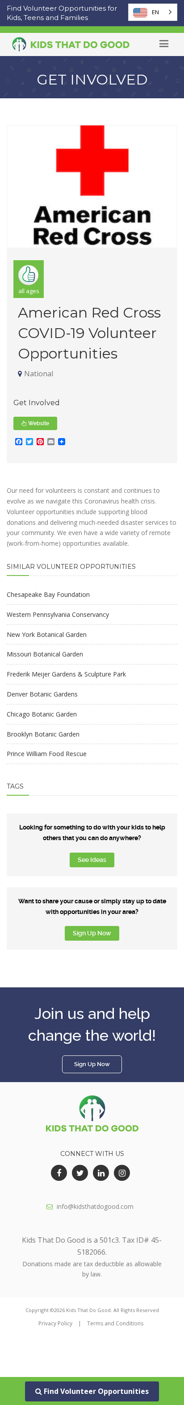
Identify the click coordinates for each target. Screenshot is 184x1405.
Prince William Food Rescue (47, 753)
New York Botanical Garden (47, 634)
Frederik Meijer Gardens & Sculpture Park (66, 674)
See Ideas (92, 859)
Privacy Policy (55, 1323)
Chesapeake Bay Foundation (48, 594)
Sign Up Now (92, 933)
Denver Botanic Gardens (42, 694)
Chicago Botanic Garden (42, 714)
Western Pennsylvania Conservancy (58, 614)
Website (38, 423)
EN (155, 12)
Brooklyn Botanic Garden (43, 734)
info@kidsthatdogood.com (95, 1206)
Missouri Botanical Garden (45, 654)
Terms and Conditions (115, 1323)
